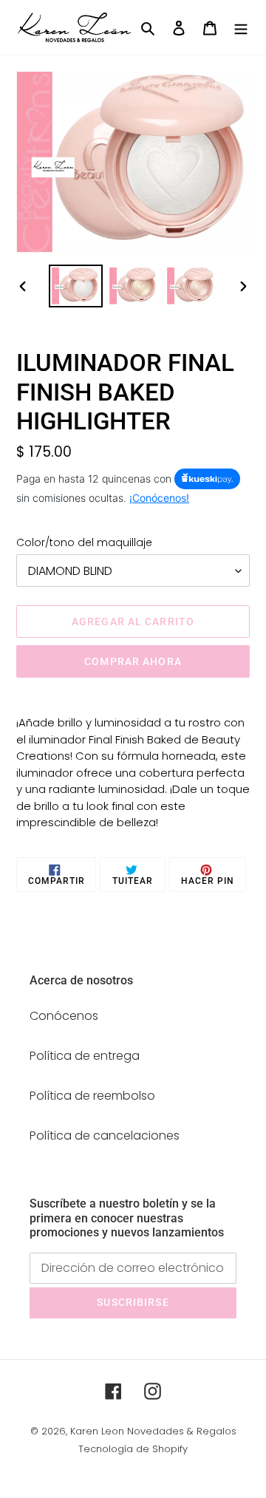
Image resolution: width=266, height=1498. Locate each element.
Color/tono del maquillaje (84, 542)
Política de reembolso (92, 1095)
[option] (75, 286)
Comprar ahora (133, 661)
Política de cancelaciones (105, 1135)
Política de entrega (85, 1055)
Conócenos (64, 1015)
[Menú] (240, 27)
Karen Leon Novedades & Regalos (153, 1431)
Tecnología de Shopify (133, 1449)
